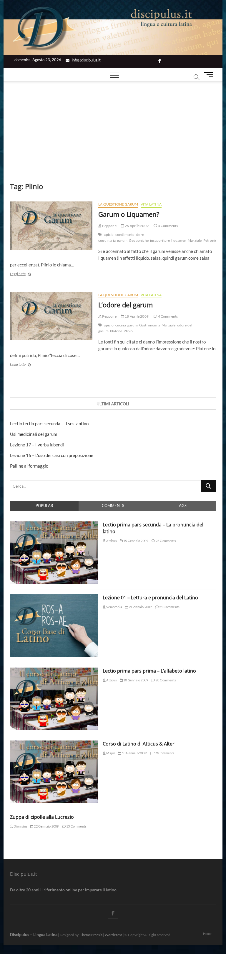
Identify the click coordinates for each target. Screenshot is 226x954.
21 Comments (169, 607)
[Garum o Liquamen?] (51, 225)
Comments (113, 505)
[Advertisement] (113, 126)
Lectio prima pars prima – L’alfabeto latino (149, 671)
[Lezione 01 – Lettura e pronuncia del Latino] (54, 597)
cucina (120, 325)
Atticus (111, 541)
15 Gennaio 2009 (135, 541)
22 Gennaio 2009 (46, 826)
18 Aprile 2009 (136, 316)
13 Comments (76, 826)
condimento (125, 234)
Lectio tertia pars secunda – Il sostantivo (49, 423)
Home (207, 933)
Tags (182, 505)
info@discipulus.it (86, 60)
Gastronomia (149, 325)
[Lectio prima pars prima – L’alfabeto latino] (54, 670)
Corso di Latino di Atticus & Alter (139, 743)
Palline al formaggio (29, 465)
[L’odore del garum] (51, 316)
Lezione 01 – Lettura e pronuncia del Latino (150, 597)
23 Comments (165, 541)
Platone (116, 331)
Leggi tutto (25, 274)
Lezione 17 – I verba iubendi (37, 444)
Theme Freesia (91, 935)
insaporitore (160, 240)
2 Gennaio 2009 (140, 607)
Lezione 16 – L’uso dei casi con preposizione (51, 455)
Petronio (210, 240)
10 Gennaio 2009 (135, 680)
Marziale (195, 240)
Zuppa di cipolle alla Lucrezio (42, 817)
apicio (109, 234)
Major (110, 753)
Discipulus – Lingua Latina (33, 934)
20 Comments (165, 680)
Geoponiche (139, 240)
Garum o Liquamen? (128, 214)
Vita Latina (151, 204)
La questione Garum (118, 204)
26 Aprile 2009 (136, 226)
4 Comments (167, 226)
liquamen (178, 240)
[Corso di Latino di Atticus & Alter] (54, 743)
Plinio (128, 331)
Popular (44, 505)
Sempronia (114, 607)
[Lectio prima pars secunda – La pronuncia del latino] (54, 524)
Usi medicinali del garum (33, 434)
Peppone (109, 226)
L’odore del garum (125, 304)
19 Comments (163, 753)
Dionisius (20, 826)
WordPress (113, 935)
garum (122, 240)
